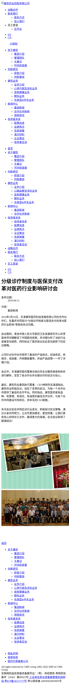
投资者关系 (14, 119)
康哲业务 (13, 80)
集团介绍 (19, 54)
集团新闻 (19, 107)
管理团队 (19, 57)
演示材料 (19, 134)
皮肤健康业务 (22, 92)
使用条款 (13, 657)
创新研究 (13, 69)
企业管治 (19, 138)
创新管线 (19, 77)
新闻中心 (13, 103)
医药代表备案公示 (18, 661)
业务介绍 (19, 84)
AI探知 (13, 43)
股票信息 (19, 123)
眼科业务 (19, 96)
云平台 (18, 29)
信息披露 (19, 130)
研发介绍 (19, 73)
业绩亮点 (19, 127)
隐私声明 (13, 653)
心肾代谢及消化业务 (25, 88)
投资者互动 (20, 142)
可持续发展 (20, 65)
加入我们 (19, 21)
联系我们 (13, 13)
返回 (3, 543)
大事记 (18, 61)
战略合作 (13, 9)
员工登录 (13, 263)
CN (9, 37)
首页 (10, 148)
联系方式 (19, 17)
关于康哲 (13, 50)
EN (9, 34)
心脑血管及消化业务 (25, 190)
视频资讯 (19, 115)
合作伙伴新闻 (22, 111)
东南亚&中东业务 (24, 100)
